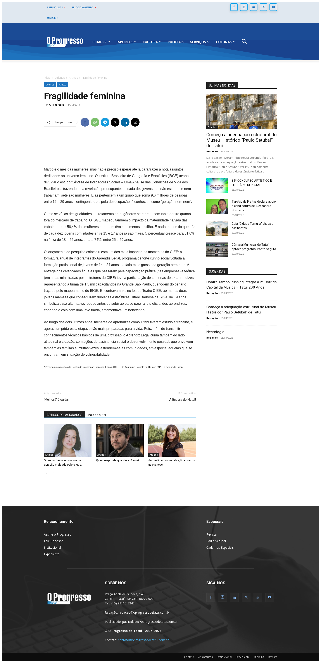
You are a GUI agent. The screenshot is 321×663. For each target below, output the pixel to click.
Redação (212, 151)
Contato (189, 657)
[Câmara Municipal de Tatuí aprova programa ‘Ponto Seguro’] (217, 250)
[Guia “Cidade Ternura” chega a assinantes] (217, 229)
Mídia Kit (259, 657)
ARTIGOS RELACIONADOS (64, 415)
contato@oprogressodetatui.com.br (143, 640)
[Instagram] (244, 7)
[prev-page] (46, 473)
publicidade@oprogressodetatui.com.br (150, 621)
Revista (211, 534)
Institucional (52, 547)
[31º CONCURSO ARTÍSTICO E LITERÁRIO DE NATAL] (217, 185)
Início (47, 78)
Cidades (212, 127)
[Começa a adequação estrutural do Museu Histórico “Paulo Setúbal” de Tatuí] (241, 111)
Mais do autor (97, 415)
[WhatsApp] (95, 122)
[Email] (135, 122)
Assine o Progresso (57, 534)
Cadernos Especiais (220, 547)
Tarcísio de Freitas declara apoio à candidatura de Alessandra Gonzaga (254, 206)
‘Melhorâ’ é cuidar (56, 400)
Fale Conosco (53, 541)
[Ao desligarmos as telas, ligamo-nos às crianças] (172, 440)
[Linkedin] (253, 7)
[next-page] (53, 473)
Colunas (60, 78)
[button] (244, 42)
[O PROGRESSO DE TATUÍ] (65, 42)
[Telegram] (105, 122)
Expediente (51, 554)
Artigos (73, 78)
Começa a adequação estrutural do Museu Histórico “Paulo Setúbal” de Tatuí (241, 140)
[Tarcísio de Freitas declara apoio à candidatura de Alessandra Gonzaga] (217, 206)
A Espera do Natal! (182, 400)
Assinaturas (205, 657)
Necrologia (215, 332)
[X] (263, 7)
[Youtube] (273, 7)
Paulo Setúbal (216, 541)
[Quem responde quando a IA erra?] (120, 440)
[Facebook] (234, 7)
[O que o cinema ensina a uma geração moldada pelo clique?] (67, 440)
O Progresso (56, 104)
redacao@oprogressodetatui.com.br (144, 612)
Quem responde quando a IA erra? (117, 460)
